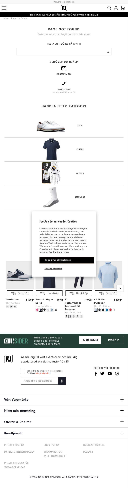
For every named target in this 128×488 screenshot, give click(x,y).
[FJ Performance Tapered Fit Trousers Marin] (70, 316)
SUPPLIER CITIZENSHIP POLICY (19, 451)
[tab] (122, 8)
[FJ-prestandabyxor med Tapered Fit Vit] (81, 316)
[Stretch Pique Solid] (49, 288)
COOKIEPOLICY (51, 445)
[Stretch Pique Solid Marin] (40, 310)
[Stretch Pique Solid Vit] (48, 310)
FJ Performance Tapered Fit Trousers (73, 304)
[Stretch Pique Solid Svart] (44, 310)
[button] (4, 8)
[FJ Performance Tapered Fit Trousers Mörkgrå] (77, 316)
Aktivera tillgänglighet (64, 2)
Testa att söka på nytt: (64, 43)
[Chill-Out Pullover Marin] (99, 310)
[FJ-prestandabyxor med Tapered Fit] (78, 288)
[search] (109, 8)
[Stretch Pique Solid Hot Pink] (37, 310)
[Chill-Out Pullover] (108, 288)
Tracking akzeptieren (58, 260)
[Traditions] (20, 288)
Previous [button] (7, 288)
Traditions (12, 299)
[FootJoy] (64, 8)
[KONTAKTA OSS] (64, 69)
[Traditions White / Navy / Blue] (11, 306)
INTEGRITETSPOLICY (14, 445)
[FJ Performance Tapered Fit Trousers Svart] (66, 316)
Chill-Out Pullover (100, 301)
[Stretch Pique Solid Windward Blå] (52, 310)
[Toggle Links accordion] (64, 399)
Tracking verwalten (53, 269)
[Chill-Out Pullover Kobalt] (106, 310)
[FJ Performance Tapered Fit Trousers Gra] (74, 316)
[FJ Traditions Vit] (8, 306)
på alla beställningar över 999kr (57, 15)
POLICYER (88, 451)
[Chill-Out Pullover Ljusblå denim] (96, 310)
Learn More (53, 343)
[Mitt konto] (116, 8)
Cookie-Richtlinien (59, 252)
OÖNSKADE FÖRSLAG (93, 445)
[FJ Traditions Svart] (15, 306)
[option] (19, 285)
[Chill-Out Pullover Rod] (110, 310)
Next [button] (120, 288)
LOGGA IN (113, 340)
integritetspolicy (43, 373)
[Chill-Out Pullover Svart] (103, 310)
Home (6, 18)
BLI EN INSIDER (90, 340)
